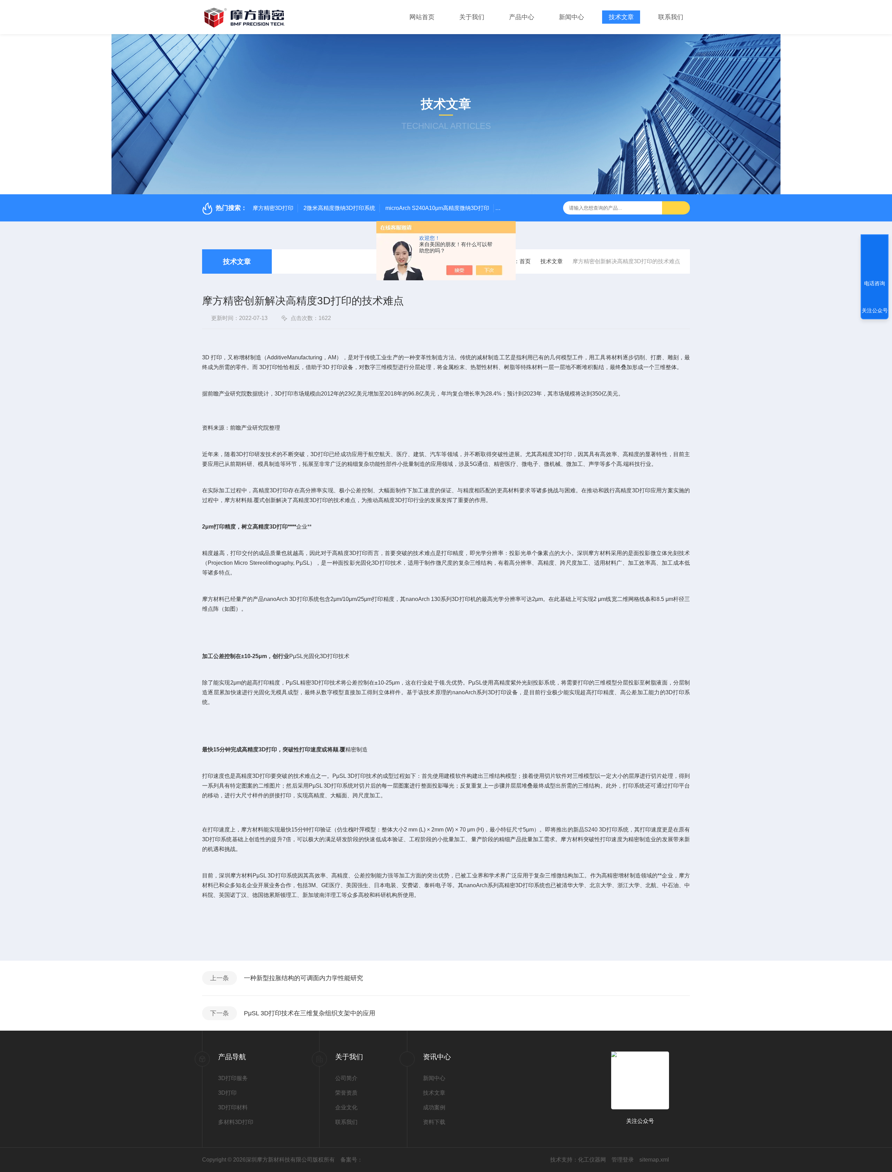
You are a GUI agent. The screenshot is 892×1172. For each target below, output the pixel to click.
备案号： (351, 1160)
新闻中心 (571, 17)
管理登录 (623, 1160)
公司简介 (346, 1078)
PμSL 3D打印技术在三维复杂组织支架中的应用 (309, 1013)
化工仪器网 (592, 1160)
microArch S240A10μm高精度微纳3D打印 (437, 208)
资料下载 (434, 1122)
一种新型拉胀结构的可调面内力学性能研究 (303, 978)
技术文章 (621, 17)
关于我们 (471, 17)
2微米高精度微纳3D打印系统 (339, 208)
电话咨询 (874, 283)
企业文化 (346, 1107)
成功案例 (434, 1107)
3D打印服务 (233, 1078)
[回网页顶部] (874, 258)
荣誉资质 (346, 1093)
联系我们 (670, 17)
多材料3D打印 (235, 1122)
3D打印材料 (233, 1107)
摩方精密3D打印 (273, 208)
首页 (525, 261)
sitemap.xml (654, 1160)
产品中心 (521, 17)
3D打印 (227, 1093)
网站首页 (422, 17)
